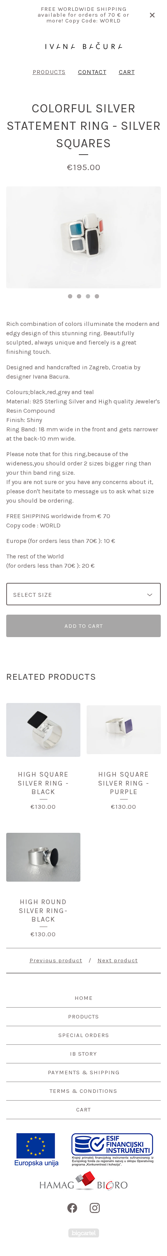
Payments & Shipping (84, 1072)
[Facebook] (72, 1208)
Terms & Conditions (83, 1090)
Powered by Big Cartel (83, 1232)
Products (49, 72)
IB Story (83, 1053)
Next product (117, 960)
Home (84, 997)
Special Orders (83, 1035)
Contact (92, 72)
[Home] (83, 45)
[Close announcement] (152, 15)
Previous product (56, 960)
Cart (127, 72)
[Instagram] (95, 1208)
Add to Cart (83, 625)
